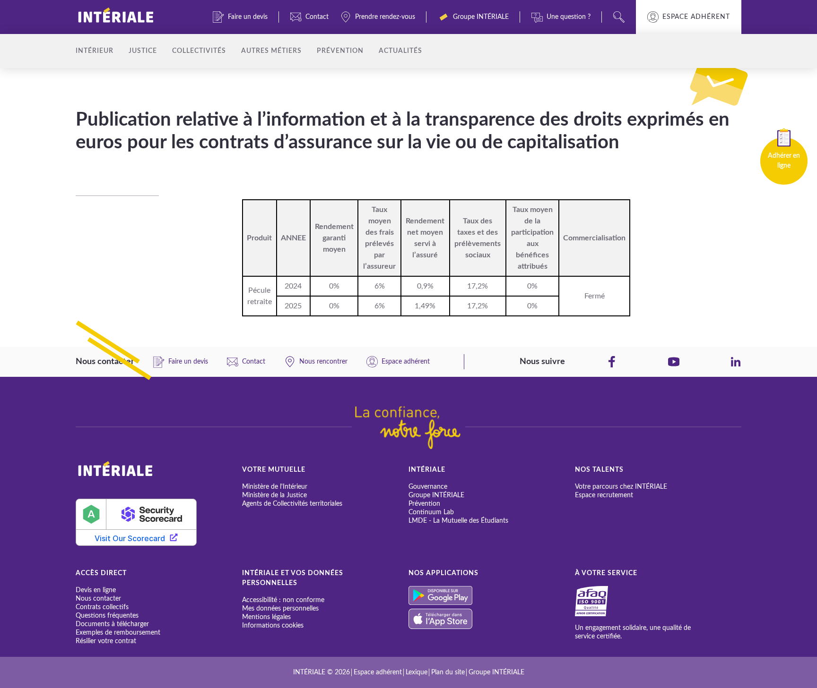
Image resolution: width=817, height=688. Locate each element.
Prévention (340, 51)
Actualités (400, 51)
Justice (143, 51)
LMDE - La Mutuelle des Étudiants (458, 521)
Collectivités (199, 51)
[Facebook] (611, 361)
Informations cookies (273, 625)
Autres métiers (271, 51)
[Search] (619, 17)
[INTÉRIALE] (131, 17)
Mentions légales (266, 617)
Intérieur (94, 51)
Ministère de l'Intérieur (274, 487)
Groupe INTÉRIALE (436, 495)
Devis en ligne (96, 590)
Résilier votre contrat (106, 641)
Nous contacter (98, 598)
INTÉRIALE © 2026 (321, 672)
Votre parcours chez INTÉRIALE (621, 487)
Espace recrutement (604, 495)
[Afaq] (603, 601)
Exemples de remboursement (118, 632)
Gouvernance (427, 487)
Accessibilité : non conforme (283, 600)
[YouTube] (673, 361)
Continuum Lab (431, 512)
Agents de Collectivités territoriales (292, 504)
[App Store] (491, 619)
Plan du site (448, 672)
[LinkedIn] (735, 361)
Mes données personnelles (280, 608)
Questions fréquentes (107, 615)
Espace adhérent (696, 17)
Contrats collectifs (102, 607)
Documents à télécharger (112, 624)
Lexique (416, 672)
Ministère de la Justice (274, 495)
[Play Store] (491, 595)
